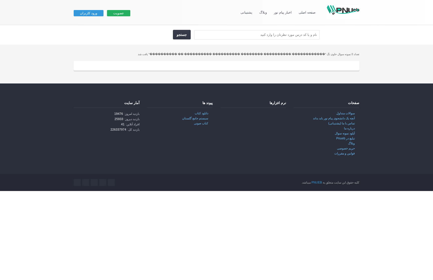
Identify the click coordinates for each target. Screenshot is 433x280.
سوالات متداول (345, 113)
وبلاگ (263, 12)
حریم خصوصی (346, 148)
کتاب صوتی (201, 123)
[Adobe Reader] (275, 116)
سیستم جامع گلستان (195, 118)
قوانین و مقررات (344, 153)
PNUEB (316, 182)
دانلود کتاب (201, 113)
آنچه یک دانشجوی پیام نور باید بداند (334, 118)
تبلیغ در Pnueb (345, 138)
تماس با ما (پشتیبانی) (341, 123)
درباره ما (349, 128)
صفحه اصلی (307, 12)
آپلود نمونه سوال (345, 133)
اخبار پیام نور (283, 12)
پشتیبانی (246, 12)
